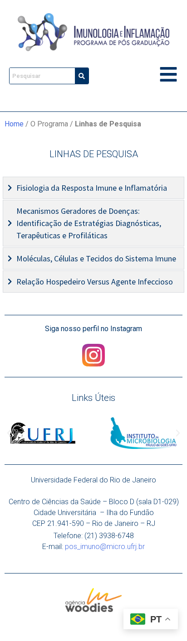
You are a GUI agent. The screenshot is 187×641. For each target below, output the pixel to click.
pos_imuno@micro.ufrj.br (105, 546)
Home (14, 124)
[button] (9, 433)
